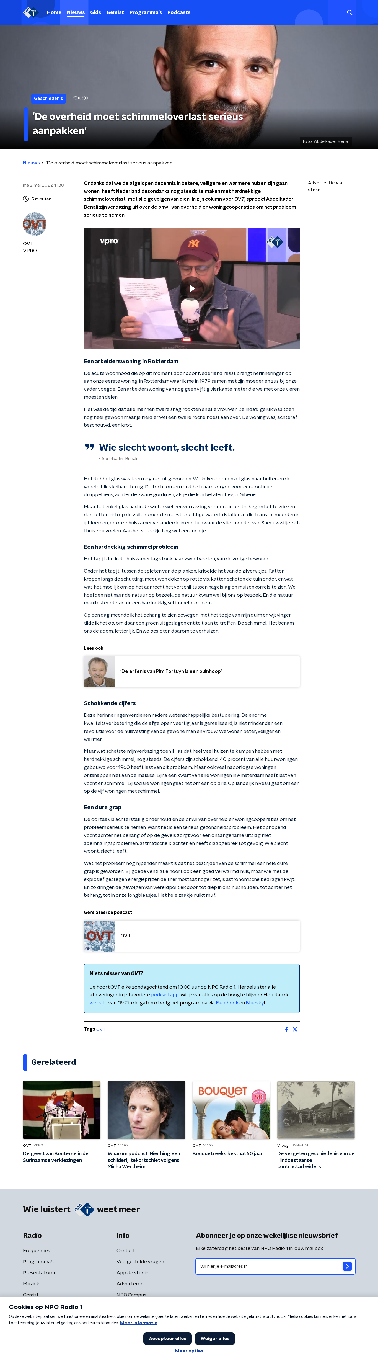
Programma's (146, 12)
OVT (100, 1029)
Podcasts (178, 12)
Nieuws (76, 12)
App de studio (132, 1272)
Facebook (227, 1003)
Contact (125, 1250)
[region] (192, 288)
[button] (349, 12)
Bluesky (255, 1003)
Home (54, 12)
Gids (95, 12)
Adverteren (129, 1284)
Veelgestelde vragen (140, 1261)
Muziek (31, 1284)
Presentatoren (39, 1272)
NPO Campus (131, 1295)
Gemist (115, 12)
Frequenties (36, 1250)
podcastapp (165, 995)
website (98, 1003)
